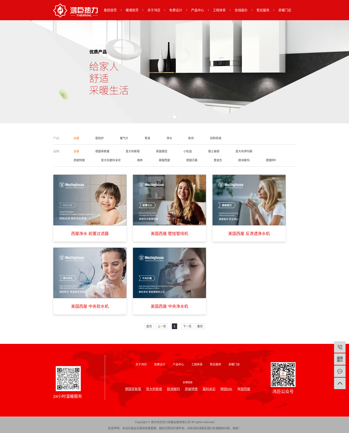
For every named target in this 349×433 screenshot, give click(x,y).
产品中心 (197, 10)
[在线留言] (340, 371)
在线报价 (241, 10)
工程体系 (219, 10)
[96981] (340, 347)
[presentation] (43, 72)
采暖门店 (284, 10)
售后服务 (262, 10)
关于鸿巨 (153, 10)
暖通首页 (132, 10)
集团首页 (110, 10)
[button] (168, 116)
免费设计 (175, 10)
